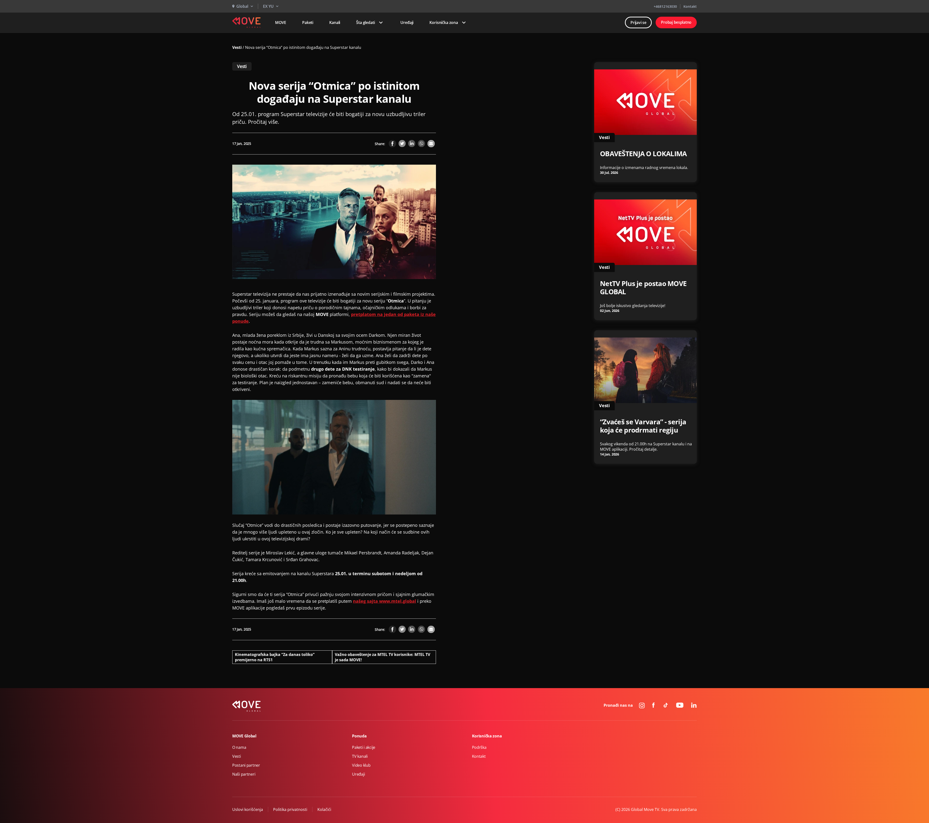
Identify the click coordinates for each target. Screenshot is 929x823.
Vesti (237, 47)
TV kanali (359, 756)
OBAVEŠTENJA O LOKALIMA (643, 153)
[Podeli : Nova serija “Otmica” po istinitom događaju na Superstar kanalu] (392, 143)
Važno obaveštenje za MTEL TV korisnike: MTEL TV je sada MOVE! (382, 657)
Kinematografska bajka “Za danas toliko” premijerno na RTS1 (275, 657)
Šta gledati (365, 22)
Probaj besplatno (676, 22)
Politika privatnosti (290, 809)
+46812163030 (665, 6)
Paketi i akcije (363, 747)
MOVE (280, 22)
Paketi (307, 22)
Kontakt (690, 6)
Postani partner (246, 765)
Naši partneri (243, 774)
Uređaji (406, 22)
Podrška (479, 747)
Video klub (361, 765)
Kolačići (324, 809)
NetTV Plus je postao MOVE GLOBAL (643, 287)
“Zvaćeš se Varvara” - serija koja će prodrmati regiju (643, 426)
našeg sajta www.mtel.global (384, 601)
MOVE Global (244, 736)
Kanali (334, 22)
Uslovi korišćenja (247, 809)
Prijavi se (638, 22)
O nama (239, 747)
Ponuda (359, 736)
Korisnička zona (443, 22)
